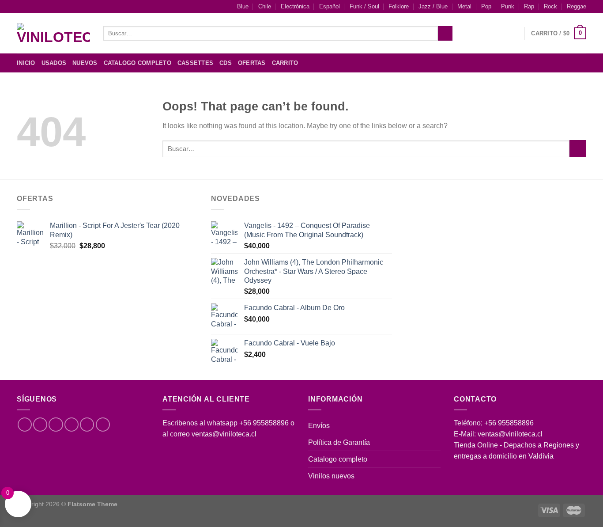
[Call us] (87, 424)
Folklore (398, 7)
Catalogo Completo (137, 63)
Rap (529, 7)
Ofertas (252, 63)
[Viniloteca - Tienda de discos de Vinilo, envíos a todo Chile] (53, 33)
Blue (243, 7)
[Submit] (445, 33)
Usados (54, 63)
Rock (550, 7)
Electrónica (295, 7)
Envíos (319, 425)
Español (329, 7)
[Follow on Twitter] (569, 63)
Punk (507, 7)
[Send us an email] (580, 63)
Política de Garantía (339, 442)
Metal (464, 7)
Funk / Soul (364, 7)
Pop (486, 7)
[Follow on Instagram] (558, 63)
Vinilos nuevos (331, 476)
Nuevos (85, 63)
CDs (225, 63)
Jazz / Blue (433, 7)
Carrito (285, 63)
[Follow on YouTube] (103, 424)
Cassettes (195, 63)
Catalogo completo (337, 459)
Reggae (576, 7)
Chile (264, 7)
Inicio (26, 63)
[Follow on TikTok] (56, 424)
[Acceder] (513, 33)
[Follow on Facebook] (546, 63)
